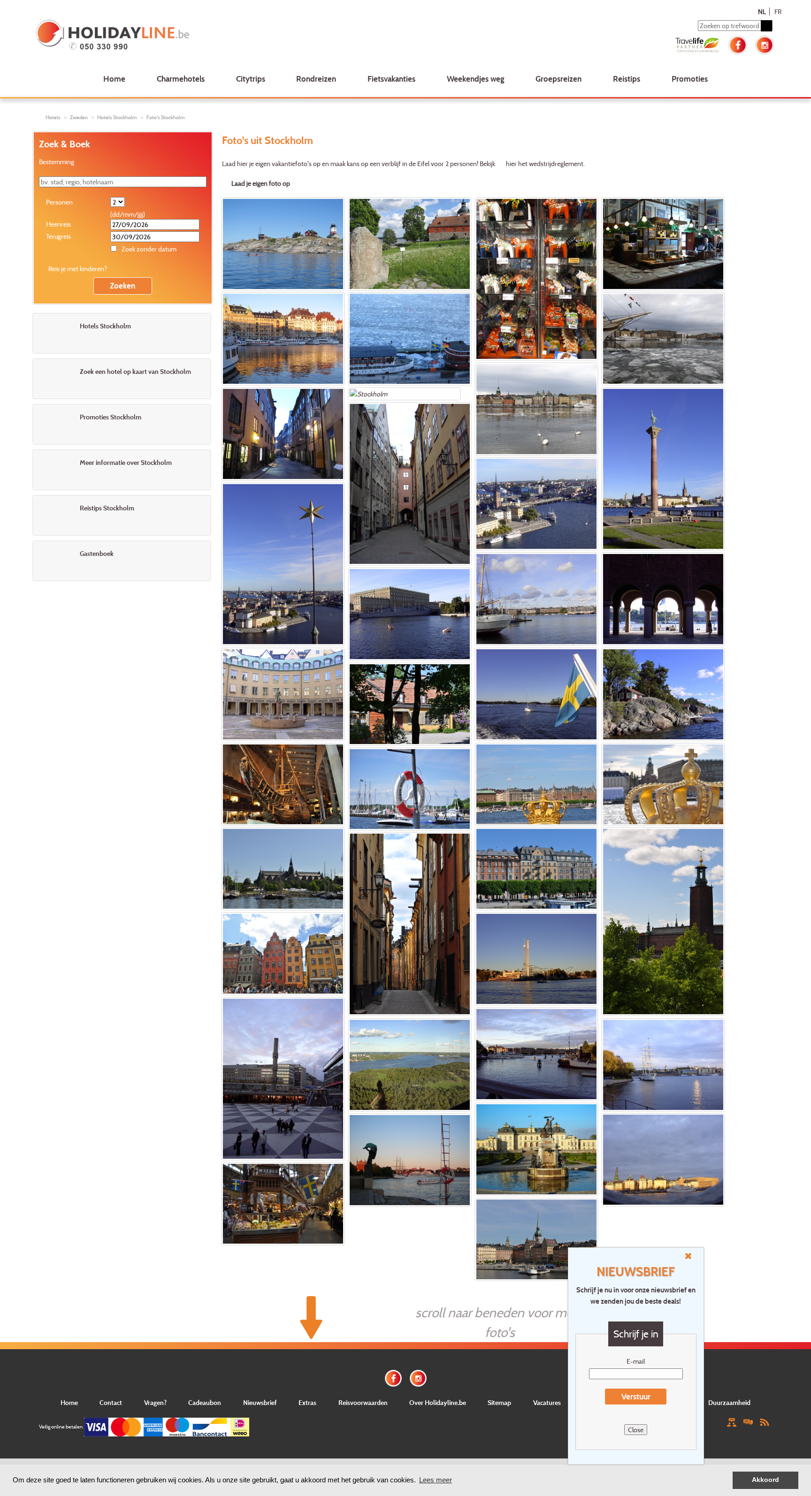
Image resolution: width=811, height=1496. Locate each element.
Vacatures (547, 1402)
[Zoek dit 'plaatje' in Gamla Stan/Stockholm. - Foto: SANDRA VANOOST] (283, 694)
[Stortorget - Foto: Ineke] (283, 954)
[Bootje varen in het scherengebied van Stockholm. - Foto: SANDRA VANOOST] (536, 694)
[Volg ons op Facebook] (737, 44)
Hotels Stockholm (117, 117)
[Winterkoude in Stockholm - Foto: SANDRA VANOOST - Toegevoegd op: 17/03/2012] (663, 339)
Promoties (690, 79)
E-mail (636, 1361)
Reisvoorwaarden (363, 1402)
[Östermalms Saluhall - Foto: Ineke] (283, 1204)
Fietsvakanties (391, 79)
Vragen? (155, 1402)
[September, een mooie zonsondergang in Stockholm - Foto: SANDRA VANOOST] (410, 1160)
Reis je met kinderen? (77, 269)
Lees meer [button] (435, 1480)
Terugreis (58, 236)
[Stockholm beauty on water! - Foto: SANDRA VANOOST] (536, 599)
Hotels (53, 117)
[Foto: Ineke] (536, 784)
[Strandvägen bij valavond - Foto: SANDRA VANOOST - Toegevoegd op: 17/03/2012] (283, 339)
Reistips (626, 79)
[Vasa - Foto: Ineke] (283, 784)
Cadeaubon (204, 1402)
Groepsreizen (558, 79)
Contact (110, 1402)
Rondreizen (316, 79)
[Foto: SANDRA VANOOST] (536, 1149)
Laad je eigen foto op (260, 183)
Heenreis (58, 224)
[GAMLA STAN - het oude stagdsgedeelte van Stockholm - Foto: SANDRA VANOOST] (410, 484)
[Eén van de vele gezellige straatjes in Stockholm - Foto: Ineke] (410, 924)
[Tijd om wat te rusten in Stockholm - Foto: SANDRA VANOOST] (663, 469)
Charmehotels (181, 79)
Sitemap (499, 1402)
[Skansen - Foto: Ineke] (410, 704)
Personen (59, 202)
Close (635, 1430)
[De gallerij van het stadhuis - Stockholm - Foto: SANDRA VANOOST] (663, 599)
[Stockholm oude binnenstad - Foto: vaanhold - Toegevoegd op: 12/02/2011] (404, 394)
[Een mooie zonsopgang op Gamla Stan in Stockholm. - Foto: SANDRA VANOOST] (663, 1160)
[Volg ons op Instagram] (764, 44)
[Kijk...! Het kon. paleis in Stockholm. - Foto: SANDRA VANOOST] (410, 614)
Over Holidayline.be (437, 1402)
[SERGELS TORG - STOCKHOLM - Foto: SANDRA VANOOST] (283, 1079)
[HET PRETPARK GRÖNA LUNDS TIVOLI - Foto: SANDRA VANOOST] (536, 959)
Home (114, 79)
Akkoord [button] (765, 1479)
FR (777, 11)
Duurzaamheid (729, 1402)
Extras (307, 1402)
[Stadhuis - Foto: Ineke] (663, 921)
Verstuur (635, 1396)
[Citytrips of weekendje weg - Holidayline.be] (185, 35)
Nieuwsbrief (260, 1402)
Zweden (79, 117)
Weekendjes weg (476, 79)
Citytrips (250, 79)
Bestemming (56, 162)
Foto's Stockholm (165, 117)
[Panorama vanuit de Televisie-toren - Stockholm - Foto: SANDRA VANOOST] (410, 1065)
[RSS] (764, 1421)
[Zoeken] (766, 25)
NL (762, 11)
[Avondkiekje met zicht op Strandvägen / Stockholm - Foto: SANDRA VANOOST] (536, 1054)
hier (511, 163)
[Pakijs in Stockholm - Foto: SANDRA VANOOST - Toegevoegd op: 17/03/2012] (410, 339)
